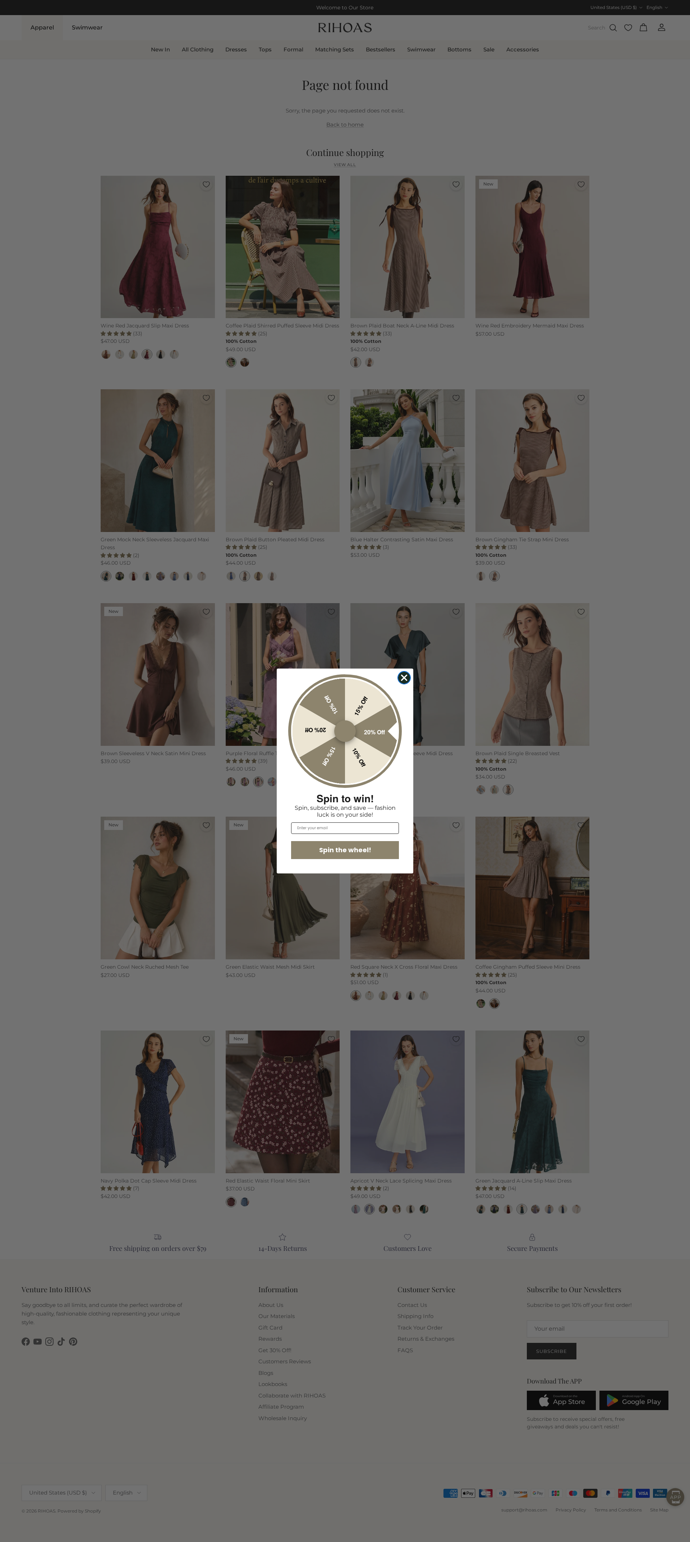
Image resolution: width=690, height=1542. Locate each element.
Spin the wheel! (345, 849)
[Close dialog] (404, 677)
